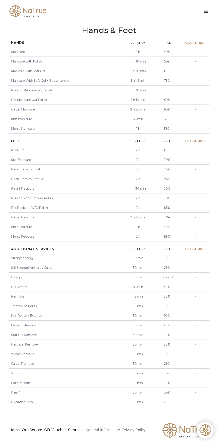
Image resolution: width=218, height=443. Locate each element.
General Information (102, 430)
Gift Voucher (55, 430)
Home (14, 430)
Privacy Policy (134, 430)
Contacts (75, 430)
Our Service (32, 430)
